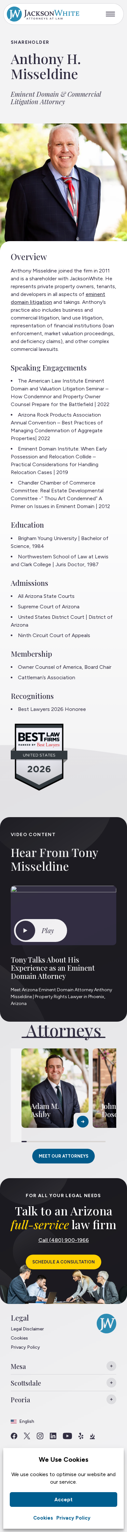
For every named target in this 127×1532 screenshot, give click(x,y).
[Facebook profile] (14, 1436)
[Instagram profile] (40, 1436)
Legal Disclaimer (27, 1329)
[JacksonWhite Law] (43, 14)
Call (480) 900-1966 (63, 1240)
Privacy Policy (73, 1518)
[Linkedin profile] (53, 1436)
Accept (63, 1500)
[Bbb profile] (92, 1436)
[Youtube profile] (67, 1436)
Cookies (43, 1518)
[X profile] (27, 1436)
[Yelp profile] (80, 1436)
